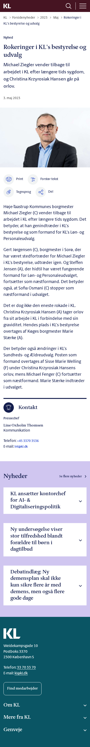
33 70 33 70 (26, 668)
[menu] (83, 6)
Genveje (12, 730)
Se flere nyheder (70, 476)
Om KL (11, 705)
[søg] (68, 6)
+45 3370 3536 (27, 441)
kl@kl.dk (21, 673)
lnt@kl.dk (21, 447)
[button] (17, 192)
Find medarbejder (22, 688)
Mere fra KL (17, 717)
